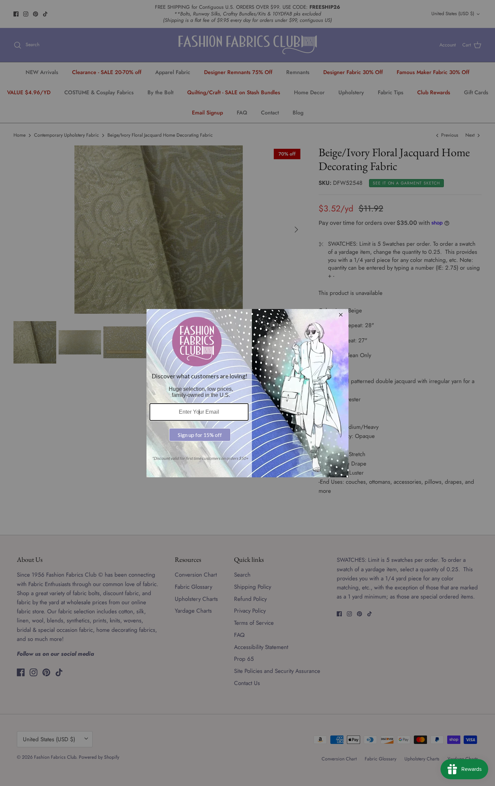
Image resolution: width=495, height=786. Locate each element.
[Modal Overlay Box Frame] (247, 393)
